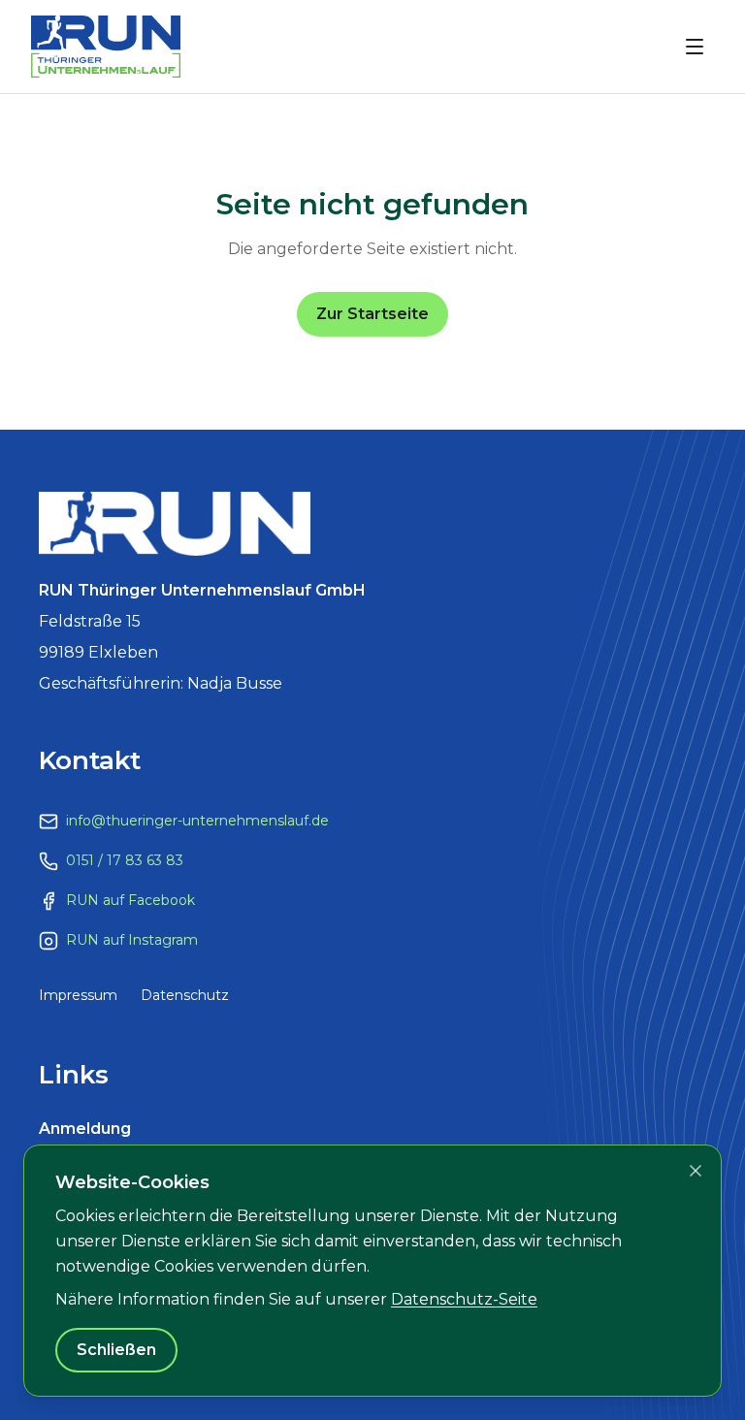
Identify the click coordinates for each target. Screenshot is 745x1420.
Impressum (78, 995)
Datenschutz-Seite (464, 1299)
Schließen (116, 1349)
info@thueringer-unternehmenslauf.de (197, 820)
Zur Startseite (372, 314)
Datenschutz (185, 995)
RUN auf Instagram (132, 940)
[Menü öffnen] (694, 46)
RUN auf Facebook (130, 900)
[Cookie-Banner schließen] (695, 1170)
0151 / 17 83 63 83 (124, 860)
